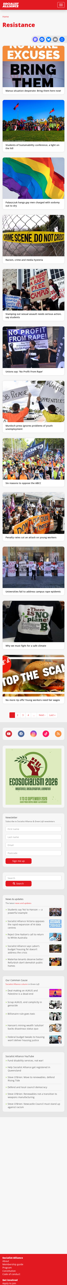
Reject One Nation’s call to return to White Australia (26, 936)
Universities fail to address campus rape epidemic (33, 591)
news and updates (23, 903)
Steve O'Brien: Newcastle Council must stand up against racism (34, 1105)
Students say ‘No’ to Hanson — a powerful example (25, 911)
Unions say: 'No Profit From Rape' (24, 371)
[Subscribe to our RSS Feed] (58, 734)
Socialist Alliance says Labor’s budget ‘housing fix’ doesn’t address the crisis (24, 949)
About (5, 1261)
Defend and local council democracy (27, 1087)
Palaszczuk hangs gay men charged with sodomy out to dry (33, 204)
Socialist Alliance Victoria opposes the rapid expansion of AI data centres (26, 924)
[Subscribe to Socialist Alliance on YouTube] (9, 734)
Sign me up (18, 861)
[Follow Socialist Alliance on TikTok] (46, 734)
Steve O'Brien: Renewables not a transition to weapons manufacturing (32, 1095)
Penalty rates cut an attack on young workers (31, 537)
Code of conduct (11, 1274)
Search (20, 883)
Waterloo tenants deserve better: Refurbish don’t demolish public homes (26, 962)
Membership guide (12, 1264)
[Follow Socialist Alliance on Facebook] (21, 734)
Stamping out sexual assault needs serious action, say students (33, 315)
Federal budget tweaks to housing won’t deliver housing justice (26, 1038)
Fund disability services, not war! (25, 1060)
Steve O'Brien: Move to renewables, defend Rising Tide (31, 1079)
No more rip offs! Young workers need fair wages (33, 700)
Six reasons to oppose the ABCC (23, 483)
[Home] (10, 5)
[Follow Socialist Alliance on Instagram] (33, 734)
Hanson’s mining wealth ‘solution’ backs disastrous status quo (26, 1027)
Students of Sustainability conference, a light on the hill (32, 146)
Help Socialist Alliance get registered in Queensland (29, 1069)
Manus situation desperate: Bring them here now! (33, 90)
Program (7, 1267)
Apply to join (9, 1283)
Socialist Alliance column (17, 984)
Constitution (9, 1270)
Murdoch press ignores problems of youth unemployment (29, 427)
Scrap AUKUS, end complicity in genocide (25, 1004)
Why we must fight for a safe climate (26, 645)
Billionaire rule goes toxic (21, 1013)
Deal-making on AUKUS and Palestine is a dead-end (23, 992)
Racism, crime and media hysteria (24, 259)
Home (5, 16)
